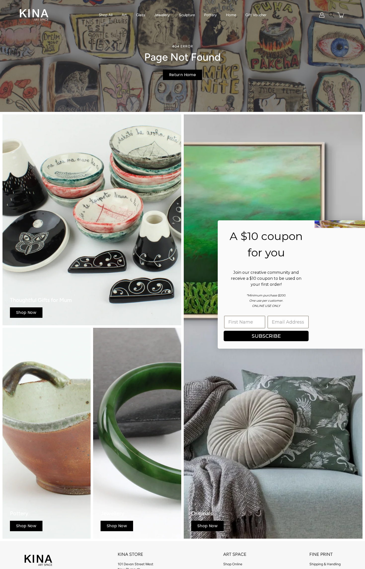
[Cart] (341, 15)
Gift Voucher (255, 15)
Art (124, 15)
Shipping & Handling (325, 564)
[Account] (322, 15)
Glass (140, 15)
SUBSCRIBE (214, 336)
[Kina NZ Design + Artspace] (34, 14)
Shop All (105, 15)
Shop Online (232, 564)
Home (231, 15)
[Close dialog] (353, 226)
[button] (331, 15)
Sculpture (187, 15)
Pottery (210, 15)
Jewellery (162, 15)
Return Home (182, 75)
